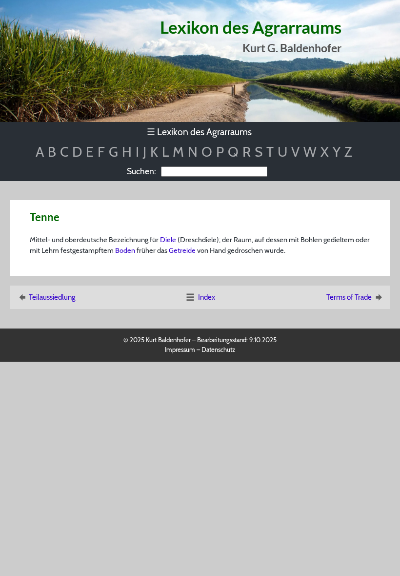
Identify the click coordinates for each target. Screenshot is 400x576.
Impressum (180, 349)
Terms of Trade (349, 297)
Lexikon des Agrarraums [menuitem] (199, 132)
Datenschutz (218, 349)
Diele (168, 239)
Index (206, 297)
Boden (125, 250)
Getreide (182, 250)
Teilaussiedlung (52, 297)
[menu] (200, 132)
